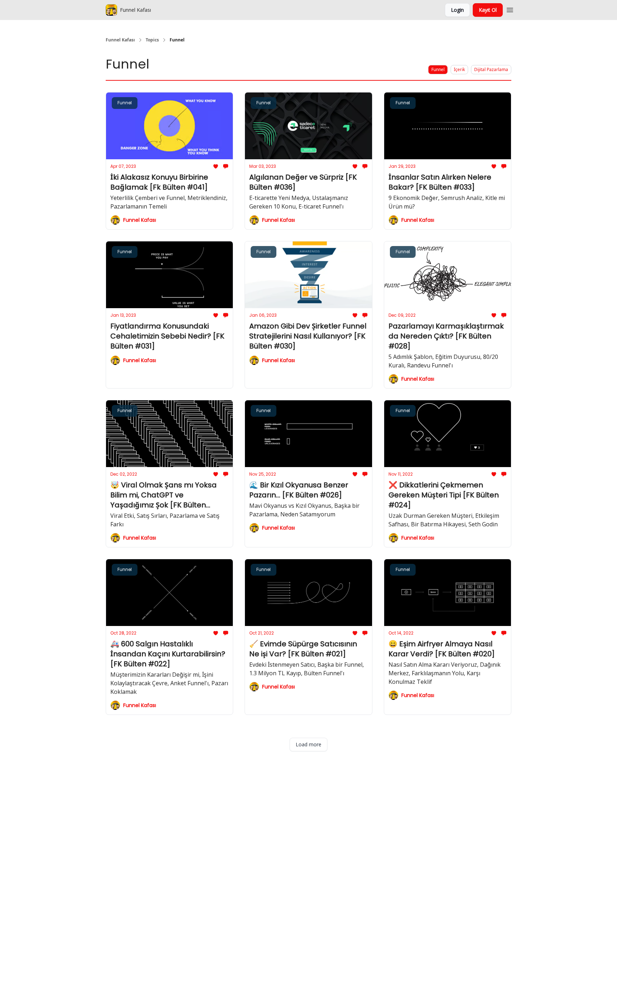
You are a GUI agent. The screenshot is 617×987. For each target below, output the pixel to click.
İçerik (459, 69)
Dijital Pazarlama (491, 69)
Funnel (438, 69)
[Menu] (510, 9)
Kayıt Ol (488, 9)
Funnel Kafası (120, 40)
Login (457, 9)
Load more (308, 744)
